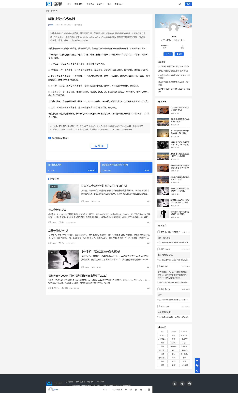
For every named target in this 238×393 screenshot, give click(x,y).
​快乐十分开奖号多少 (185, 332)
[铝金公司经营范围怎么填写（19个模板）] (163, 110)
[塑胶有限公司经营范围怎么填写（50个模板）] (163, 156)
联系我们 (69, 382)
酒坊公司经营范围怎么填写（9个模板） (173, 71)
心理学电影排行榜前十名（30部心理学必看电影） (180, 300)
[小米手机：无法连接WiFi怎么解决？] (63, 259)
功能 (173, 335)
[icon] (174, 383)
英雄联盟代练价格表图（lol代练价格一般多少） (179, 243)
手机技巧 (185, 350)
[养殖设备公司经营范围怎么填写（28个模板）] (163, 214)
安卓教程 (185, 339)
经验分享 (54, 252)
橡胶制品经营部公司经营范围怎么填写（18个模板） (180, 202)
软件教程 (185, 365)
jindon (50, 25)
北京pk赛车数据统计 (185, 335)
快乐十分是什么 (163, 350)
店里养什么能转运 (58, 230)
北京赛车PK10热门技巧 (163, 339)
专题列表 (90, 4)
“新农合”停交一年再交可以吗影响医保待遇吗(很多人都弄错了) (184, 282)
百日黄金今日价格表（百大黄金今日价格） (104, 185)
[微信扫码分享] (126, 389)
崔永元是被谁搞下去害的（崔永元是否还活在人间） (180, 317)
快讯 (109, 4)
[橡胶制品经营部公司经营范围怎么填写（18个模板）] (163, 203)
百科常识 (78, 25)
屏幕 (162, 343)
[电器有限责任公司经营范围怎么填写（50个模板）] (163, 145)
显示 (173, 358)
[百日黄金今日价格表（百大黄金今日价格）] (63, 193)
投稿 (188, 4)
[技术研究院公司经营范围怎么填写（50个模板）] (163, 133)
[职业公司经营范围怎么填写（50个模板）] (163, 179)
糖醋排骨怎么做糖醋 (60, 138)
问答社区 (100, 4)
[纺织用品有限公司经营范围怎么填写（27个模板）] (163, 168)
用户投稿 (65, 288)
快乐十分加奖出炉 (174, 347)
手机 (173, 350)
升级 (173, 339)
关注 (169, 54)
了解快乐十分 (162, 335)
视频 (184, 361)
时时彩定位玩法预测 (163, 358)
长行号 (128, 385)
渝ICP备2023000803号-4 (104, 385)
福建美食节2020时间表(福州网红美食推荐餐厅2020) (77, 275)
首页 (69, 4)
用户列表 (100, 382)
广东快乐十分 (174, 343)
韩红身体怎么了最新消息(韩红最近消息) (176, 260)
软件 (173, 365)
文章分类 (78, 4)
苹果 (173, 361)
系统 (162, 361)
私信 (180, 54)
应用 (162, 347)
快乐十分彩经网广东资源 (185, 347)
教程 (173, 354)
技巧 (162, 354)
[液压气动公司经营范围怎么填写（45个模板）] (163, 191)
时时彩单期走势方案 (185, 354)
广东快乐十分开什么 (185, 343)
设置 (162, 365)
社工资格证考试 (57, 209)
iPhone (173, 332)
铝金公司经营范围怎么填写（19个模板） (174, 66)
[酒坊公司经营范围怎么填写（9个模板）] (163, 122)
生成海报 (118, 389)
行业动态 (79, 382)
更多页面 (118, 4)
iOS (162, 332)
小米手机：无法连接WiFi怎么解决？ (101, 251)
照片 (184, 358)
